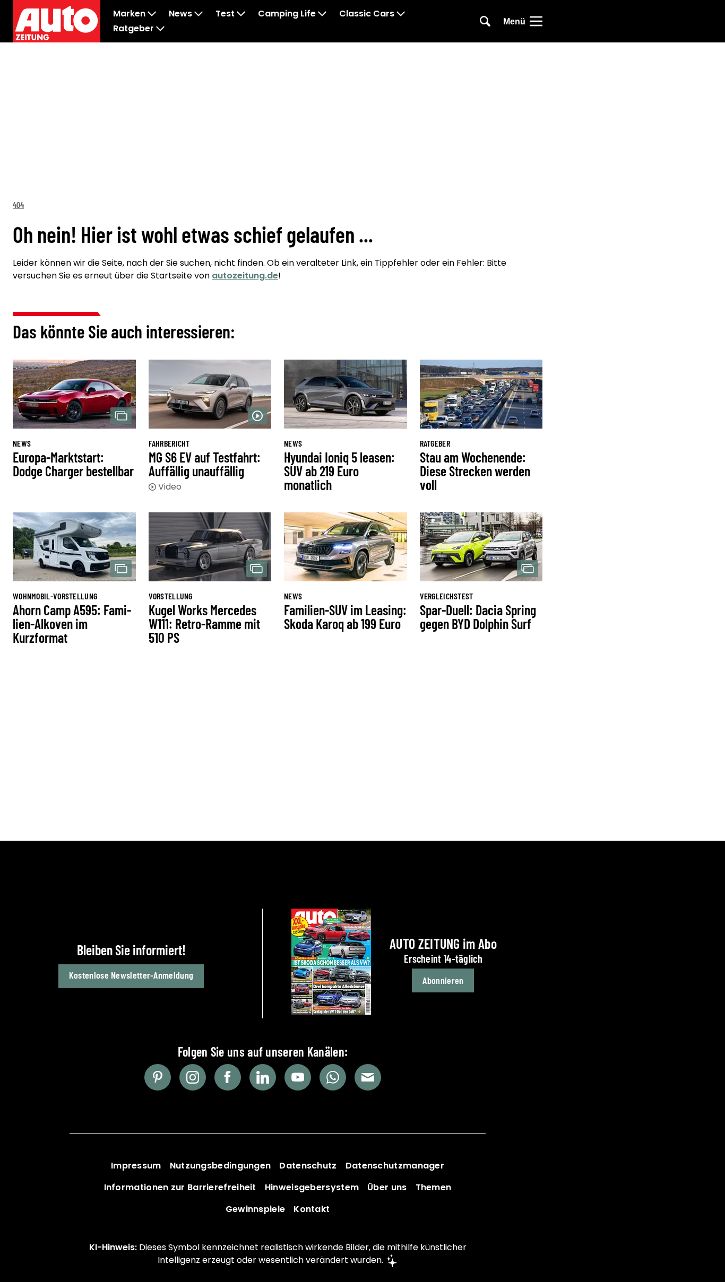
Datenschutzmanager (395, 1165)
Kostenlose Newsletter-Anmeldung (131, 975)
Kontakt (312, 1209)
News (180, 14)
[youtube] (297, 1077)
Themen (434, 1187)
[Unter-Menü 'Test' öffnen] (241, 14)
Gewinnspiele (256, 1209)
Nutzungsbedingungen (220, 1165)
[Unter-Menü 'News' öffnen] (198, 14)
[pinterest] (157, 1077)
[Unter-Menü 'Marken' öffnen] (152, 14)
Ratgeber (133, 28)
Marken (129, 14)
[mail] (368, 1077)
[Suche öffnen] (485, 21)
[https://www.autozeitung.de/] (56, 21)
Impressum (136, 1165)
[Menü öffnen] (536, 21)
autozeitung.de (245, 275)
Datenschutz (307, 1165)
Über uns (387, 1187)
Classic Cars (366, 14)
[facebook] (227, 1077)
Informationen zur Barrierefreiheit (180, 1187)
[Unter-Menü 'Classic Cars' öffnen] (400, 14)
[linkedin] (262, 1077)
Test (225, 14)
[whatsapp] (333, 1077)
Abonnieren (442, 980)
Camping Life (287, 14)
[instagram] (192, 1077)
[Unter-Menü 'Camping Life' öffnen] (322, 14)
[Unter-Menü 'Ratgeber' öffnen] (160, 28)
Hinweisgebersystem (312, 1187)
